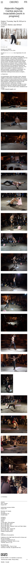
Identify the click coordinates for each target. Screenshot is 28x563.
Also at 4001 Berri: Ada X (7, 523)
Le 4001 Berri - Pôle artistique (8, 522)
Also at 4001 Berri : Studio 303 (8, 528)
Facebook (3, 518)
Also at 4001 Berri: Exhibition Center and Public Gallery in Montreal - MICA (13, 527)
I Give (2, 533)
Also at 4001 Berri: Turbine (7, 530)
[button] (2, 2)
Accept (7, 562)
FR (25, 2)
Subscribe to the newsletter (7, 535)
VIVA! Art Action (9, 52)
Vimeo (2, 521)
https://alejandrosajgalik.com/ (9, 89)
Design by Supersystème (7, 531)
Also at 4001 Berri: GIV (6, 525)
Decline (2, 562)
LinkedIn (3, 520)
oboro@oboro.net (5, 513)
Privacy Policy (15, 559)
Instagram (3, 517)
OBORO (14, 2)
